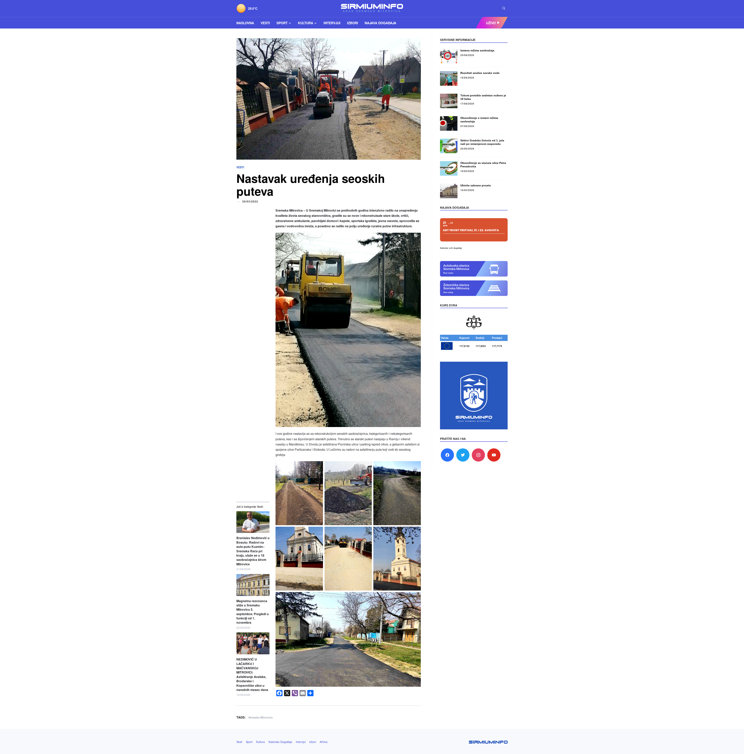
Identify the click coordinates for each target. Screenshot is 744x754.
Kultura (305, 23)
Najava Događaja (380, 23)
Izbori (352, 23)
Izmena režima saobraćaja (477, 50)
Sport (282, 23)
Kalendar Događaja (280, 742)
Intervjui (332, 23)
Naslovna (245, 23)
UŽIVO (491, 23)
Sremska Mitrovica (260, 717)
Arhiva (323, 742)
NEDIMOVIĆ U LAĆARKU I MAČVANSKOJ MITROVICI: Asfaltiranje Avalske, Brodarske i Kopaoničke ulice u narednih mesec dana (252, 674)
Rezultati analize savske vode (479, 72)
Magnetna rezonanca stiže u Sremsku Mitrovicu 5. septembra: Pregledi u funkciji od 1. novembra (252, 612)
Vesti (265, 23)
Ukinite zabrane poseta (475, 185)
